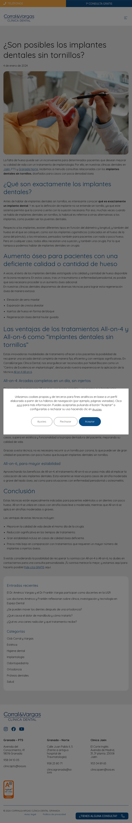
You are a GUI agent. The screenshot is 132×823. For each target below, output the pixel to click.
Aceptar (90, 421)
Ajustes (97, 409)
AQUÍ (19, 405)
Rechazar (65, 421)
